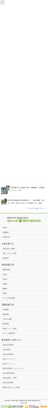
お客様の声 (6, 237)
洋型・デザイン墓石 (9, 253)
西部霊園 (5, 314)
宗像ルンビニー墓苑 (9, 328)
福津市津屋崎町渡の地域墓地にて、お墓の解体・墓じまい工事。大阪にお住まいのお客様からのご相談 (26, 201)
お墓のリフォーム (8, 364)
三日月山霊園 (7, 319)
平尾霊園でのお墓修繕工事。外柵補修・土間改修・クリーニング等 (28, 189)
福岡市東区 (6, 270)
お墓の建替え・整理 (9, 378)
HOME (4, 228)
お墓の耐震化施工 (8, 373)
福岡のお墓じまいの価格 (11, 387)
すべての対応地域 (8, 298)
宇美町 (4, 279)
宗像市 (4, 293)
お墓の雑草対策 (7, 354)
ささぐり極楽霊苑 (8, 333)
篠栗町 (4, 288)
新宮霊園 (5, 324)
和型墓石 (5, 258)
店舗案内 (5, 232)
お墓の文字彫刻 (7, 345)
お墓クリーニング (8, 359)
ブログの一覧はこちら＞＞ (37, 208)
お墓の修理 (6, 349)
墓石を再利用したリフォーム (12, 368)
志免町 (4, 274)
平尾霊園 (5, 309)
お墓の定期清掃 (7, 382)
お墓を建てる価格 (8, 249)
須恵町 (4, 284)
